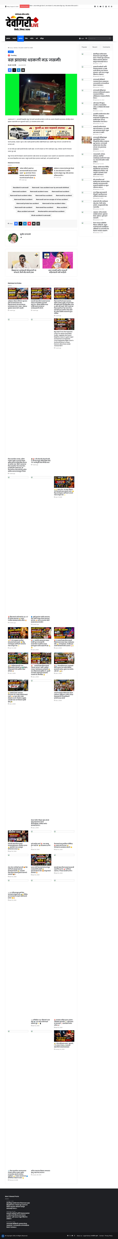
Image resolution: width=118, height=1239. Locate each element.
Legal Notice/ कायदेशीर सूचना (90, 1235)
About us (79, 1235)
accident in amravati (21, 187)
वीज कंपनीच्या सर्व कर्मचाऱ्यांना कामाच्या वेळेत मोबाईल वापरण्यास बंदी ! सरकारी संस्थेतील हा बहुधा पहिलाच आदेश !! (101, 183)
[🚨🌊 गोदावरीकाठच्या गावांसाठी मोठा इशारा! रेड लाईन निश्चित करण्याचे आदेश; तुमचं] (64, 658)
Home (11, 47)
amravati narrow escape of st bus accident (52, 199)
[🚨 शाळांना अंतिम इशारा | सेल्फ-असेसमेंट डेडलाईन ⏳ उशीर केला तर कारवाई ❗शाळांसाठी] (64, 948)
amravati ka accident (64, 195)
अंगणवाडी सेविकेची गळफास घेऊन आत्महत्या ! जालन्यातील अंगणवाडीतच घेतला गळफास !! (101, 82)
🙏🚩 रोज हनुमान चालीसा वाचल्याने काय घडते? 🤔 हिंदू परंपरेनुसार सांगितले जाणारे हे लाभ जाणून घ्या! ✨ (17, 643)
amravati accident (20, 191)
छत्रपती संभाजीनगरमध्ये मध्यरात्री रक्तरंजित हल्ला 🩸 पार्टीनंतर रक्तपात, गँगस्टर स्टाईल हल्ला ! (64, 869)
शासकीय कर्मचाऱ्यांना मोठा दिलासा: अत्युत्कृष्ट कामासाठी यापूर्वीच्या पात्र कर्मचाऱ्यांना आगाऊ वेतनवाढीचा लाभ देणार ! (101, 118)
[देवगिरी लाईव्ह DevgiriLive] (22, 22)
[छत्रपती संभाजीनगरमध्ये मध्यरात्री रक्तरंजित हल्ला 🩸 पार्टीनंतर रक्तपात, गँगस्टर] (64, 860)
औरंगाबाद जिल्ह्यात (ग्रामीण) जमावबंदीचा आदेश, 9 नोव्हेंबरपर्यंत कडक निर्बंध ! (101, 106)
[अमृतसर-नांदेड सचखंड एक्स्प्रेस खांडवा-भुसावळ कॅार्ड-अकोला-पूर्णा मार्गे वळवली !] (87, 214)
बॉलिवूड (42, 38)
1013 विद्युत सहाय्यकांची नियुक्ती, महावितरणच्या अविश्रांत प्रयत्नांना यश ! (100, 194)
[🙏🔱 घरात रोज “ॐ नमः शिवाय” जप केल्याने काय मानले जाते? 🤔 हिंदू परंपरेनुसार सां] (64, 482)
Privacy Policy (108, 1235)
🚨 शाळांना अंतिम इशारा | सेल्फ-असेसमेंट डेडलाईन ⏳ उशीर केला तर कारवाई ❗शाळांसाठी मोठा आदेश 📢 (63, 1022)
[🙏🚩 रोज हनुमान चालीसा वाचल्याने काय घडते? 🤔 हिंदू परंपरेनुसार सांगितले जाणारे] (18, 633)
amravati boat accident (61, 191)
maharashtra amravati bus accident (51, 211)
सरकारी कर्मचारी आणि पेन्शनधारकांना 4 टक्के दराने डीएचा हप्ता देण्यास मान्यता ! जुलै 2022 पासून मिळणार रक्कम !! (101, 70)
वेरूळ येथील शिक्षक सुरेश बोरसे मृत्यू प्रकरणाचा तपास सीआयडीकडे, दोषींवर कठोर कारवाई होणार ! (40, 822)
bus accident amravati (26, 211)
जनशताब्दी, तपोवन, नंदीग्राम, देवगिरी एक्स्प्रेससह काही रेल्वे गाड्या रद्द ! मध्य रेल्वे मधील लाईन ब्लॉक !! (101, 158)
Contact (101, 1235)
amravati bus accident (44, 195)
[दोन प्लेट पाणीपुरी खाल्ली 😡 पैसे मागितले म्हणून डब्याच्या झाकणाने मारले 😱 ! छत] (18, 860)
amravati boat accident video (21, 195)
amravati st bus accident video (54, 203)
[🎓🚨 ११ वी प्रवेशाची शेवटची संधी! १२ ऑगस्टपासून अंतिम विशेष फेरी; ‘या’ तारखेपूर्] (41, 387)
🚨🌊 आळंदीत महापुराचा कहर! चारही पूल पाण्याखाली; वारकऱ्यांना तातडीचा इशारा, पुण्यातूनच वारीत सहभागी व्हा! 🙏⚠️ (40, 643)
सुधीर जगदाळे (12, 65)
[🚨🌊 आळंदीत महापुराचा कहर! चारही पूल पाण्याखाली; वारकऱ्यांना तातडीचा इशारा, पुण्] (41, 633)
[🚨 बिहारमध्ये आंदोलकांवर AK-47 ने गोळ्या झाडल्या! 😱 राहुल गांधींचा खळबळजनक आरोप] (18, 545)
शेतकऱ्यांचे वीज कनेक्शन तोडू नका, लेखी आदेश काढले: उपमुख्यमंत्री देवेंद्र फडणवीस (100, 204)
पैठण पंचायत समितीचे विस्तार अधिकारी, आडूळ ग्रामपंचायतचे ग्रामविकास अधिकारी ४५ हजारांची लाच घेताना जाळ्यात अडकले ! (101, 227)
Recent (95, 47)
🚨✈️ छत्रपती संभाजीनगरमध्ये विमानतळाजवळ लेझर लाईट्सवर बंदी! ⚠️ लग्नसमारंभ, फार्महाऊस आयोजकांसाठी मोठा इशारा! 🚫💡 (64, 643)
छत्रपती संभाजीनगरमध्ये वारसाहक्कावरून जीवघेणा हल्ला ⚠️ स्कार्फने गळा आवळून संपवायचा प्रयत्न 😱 (17, 846)
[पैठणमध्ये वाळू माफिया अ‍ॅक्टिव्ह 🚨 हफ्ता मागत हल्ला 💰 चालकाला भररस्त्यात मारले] (64, 836)
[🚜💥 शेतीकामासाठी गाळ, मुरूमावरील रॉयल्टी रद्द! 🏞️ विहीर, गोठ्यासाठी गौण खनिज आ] (18, 658)
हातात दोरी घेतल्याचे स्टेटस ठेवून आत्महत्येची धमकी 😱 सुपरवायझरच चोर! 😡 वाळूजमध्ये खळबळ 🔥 (41, 869)
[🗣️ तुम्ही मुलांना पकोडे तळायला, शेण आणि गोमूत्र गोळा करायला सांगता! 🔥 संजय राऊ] (41, 545)
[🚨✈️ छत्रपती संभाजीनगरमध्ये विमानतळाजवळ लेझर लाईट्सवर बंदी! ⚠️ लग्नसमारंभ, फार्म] (64, 633)
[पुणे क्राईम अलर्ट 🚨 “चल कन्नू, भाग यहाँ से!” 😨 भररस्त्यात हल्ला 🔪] (41, 836)
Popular (84, 47)
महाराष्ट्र (21, 38)
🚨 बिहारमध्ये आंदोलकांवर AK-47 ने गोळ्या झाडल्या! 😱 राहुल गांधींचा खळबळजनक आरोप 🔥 (18, 618)
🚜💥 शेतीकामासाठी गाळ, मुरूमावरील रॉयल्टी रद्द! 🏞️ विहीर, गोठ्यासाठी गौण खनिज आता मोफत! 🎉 (18, 668)
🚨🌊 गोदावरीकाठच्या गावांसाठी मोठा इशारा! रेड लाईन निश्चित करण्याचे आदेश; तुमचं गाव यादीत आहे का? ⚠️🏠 (63, 668)
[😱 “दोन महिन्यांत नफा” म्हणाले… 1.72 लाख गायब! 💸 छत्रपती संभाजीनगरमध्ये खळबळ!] (64, 1036)
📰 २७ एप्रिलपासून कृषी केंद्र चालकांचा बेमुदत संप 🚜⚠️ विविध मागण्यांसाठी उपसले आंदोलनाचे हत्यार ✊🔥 (18, 895)
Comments (106, 47)
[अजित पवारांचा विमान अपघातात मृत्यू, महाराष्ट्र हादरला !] (41, 1099)
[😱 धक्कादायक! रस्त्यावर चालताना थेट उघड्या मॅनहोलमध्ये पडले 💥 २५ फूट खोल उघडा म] (18, 685)
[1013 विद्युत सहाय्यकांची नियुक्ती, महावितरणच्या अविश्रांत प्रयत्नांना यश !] (87, 194)
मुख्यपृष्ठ (8, 38)
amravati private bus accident (28, 203)
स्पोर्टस (31, 38)
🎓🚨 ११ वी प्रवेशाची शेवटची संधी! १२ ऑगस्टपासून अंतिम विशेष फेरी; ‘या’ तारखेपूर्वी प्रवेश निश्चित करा (41, 460)
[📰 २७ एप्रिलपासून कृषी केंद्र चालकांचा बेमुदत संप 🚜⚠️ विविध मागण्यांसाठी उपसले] (18, 885)
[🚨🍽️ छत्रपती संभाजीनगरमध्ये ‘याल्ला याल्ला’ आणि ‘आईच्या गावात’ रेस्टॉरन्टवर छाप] (41, 658)
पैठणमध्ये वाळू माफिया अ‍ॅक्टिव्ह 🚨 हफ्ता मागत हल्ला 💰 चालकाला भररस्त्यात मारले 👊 (63, 845)
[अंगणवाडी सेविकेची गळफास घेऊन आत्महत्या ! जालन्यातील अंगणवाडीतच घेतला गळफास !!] (87, 82)
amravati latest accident (23, 199)
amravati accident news (39, 191)
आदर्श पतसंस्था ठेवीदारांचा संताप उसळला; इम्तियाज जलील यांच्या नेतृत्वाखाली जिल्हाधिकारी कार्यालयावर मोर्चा (63, 695)
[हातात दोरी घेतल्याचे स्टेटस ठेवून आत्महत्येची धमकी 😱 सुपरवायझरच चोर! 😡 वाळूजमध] (41, 860)
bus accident (62, 207)
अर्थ (37, 38)
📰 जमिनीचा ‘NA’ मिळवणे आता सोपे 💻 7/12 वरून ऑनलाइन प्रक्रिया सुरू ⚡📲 (40, 1021)
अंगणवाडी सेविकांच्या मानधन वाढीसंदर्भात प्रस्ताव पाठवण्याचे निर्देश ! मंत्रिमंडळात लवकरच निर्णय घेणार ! (101, 94)
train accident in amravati (41, 215)
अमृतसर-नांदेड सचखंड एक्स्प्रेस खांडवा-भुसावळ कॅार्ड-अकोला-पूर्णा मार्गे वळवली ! (100, 215)
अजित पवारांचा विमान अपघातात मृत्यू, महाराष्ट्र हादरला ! (40, 1171)
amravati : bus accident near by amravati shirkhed (51, 187)
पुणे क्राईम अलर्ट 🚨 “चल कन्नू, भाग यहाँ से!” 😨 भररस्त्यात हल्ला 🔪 (40, 845)
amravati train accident (24, 207)
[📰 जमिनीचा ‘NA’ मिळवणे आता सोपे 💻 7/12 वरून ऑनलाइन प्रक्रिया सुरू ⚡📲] (41, 948)
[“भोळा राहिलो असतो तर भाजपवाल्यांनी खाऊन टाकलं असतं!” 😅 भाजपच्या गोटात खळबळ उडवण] (13, 170)
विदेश (26, 38)
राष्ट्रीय (14, 38)
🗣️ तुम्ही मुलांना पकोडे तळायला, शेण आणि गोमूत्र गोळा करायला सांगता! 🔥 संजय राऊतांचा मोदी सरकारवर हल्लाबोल (40, 619)
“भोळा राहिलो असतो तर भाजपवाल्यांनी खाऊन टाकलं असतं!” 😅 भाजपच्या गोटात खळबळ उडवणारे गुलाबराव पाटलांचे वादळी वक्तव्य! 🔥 (28, 173)
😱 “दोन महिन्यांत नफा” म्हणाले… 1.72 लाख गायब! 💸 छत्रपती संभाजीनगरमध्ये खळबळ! (64, 1045)
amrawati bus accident (45, 207)
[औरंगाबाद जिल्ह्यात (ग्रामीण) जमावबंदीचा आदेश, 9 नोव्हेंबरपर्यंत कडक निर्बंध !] (87, 105)
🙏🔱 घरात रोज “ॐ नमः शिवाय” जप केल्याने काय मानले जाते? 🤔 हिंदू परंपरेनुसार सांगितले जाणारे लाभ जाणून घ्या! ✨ (64, 492)
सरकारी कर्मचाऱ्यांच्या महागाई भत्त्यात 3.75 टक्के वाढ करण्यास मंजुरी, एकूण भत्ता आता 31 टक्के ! (101, 129)
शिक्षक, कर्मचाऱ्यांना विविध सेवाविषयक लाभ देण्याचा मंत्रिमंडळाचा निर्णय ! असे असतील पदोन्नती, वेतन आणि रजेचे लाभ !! (101, 171)
